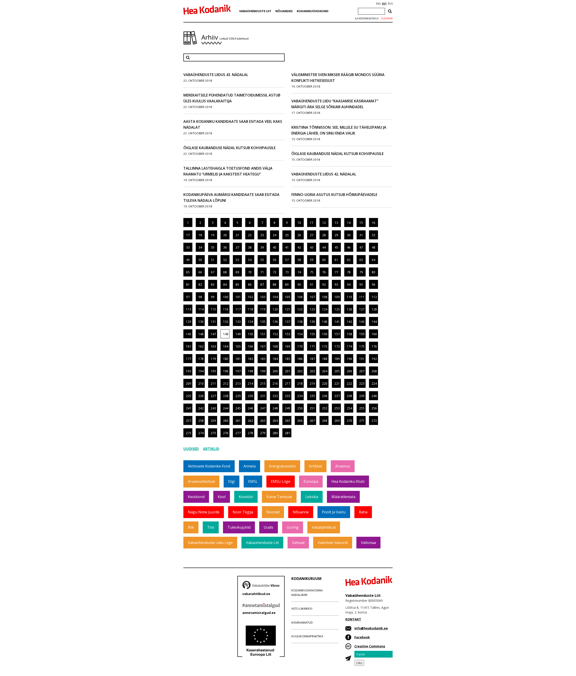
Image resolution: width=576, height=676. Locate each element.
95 (361, 284)
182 (250, 359)
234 (300, 396)
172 (324, 346)
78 (349, 272)
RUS (390, 3)
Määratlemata (343, 496)
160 (374, 334)
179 (213, 359)
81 (188, 284)
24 (274, 235)
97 (188, 297)
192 (374, 359)
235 (312, 396)
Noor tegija (243, 512)
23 (262, 235)
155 (312, 334)
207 (361, 371)
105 (287, 297)
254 (349, 408)
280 (275, 433)
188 (324, 359)
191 (361, 359)
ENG (378, 3)
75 (311, 272)
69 (237, 272)
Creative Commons (369, 646)
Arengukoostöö (282, 466)
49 (188, 260)
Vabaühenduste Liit (255, 11)
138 (300, 321)
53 (237, 260)
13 (336, 222)
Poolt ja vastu (334, 512)
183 (263, 359)
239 (361, 396)
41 (287, 247)
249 (287, 408)
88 (274, 284)
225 (188, 396)
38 (250, 247)
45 (336, 247)
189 (337, 359)
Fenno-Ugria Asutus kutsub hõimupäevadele (334, 194)
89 (287, 284)
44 (324, 247)
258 (201, 420)
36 (225, 247)
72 (274, 272)
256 (374, 408)
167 (263, 346)
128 (374, 309)
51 (212, 260)
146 (201, 334)
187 (312, 359)
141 (337, 321)
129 (188, 321)
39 (262, 247)
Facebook (362, 637)
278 (250, 433)
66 (200, 272)
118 (250, 309)
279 (263, 433)
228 (225, 396)
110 (349, 297)
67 (212, 272)
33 (188, 247)
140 (324, 321)
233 (287, 396)
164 (225, 346)
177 (188, 359)
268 (324, 420)
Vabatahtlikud (323, 527)
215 (263, 383)
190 (349, 359)
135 (263, 321)
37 (237, 247)
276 (225, 433)
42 (299, 247)
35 (212, 247)
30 (349, 235)
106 (300, 297)
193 (188, 371)
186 (300, 359)
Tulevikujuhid (238, 527)
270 (349, 420)
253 (337, 408)
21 (237, 235)
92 (324, 284)
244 (225, 408)
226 (201, 396)
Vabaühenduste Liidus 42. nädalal (323, 174)
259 (213, 420)
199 (263, 371)
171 (312, 346)
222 (349, 383)
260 (225, 420)
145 (188, 334)
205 (337, 371)
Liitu (359, 663)
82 (200, 284)
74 (299, 272)
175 (361, 346)
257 (188, 420)
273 (188, 433)
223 (361, 383)
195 (213, 371)
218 (300, 383)
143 (361, 321)
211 (213, 383)
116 (225, 309)
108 (324, 297)
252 (324, 408)
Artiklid (211, 448)
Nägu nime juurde (203, 512)
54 (250, 260)
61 (336, 260)
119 (263, 309)
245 (238, 408)
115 (213, 309)
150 (250, 334)
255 (361, 408)
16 (373, 222)
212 (225, 383)
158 (349, 334)
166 (250, 346)
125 (337, 309)
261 (238, 420)
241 (188, 408)
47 (361, 247)
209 (188, 383)
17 (188, 235)
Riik (191, 527)
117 (238, 309)
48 (373, 247)
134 (250, 321)
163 (213, 346)
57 (287, 260)
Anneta (249, 466)
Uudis (268, 527)
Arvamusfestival (201, 481)
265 (287, 420)
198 (250, 371)
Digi (231, 481)
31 (361, 235)
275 (213, 433)
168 (275, 346)
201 (287, 371)
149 (238, 334)
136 (275, 321)
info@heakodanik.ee (371, 628)
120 (275, 309)
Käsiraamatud (302, 622)
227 (213, 396)
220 (324, 383)
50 (200, 260)
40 (274, 247)
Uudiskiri (387, 18)
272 (374, 420)
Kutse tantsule (279, 496)
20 (225, 235)
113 (188, 309)
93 (336, 284)
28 (324, 235)
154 (300, 334)
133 (238, 321)
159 (361, 334)
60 (324, 260)
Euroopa (311, 481)
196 (225, 371)
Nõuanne (301, 512)
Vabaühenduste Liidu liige (210, 542)
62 (349, 260)
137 (287, 321)
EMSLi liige (280, 481)
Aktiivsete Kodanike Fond (209, 466)
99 (212, 297)
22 (250, 235)
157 (337, 334)
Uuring (293, 527)
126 (349, 309)
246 (250, 408)
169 (287, 346)
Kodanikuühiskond (312, 11)
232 (275, 396)
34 (200, 247)
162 (201, 346)
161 (188, 346)
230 (250, 396)
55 (262, 260)
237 (337, 396)
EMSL (253, 481)
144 (374, 321)
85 (237, 284)
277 (238, 433)
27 (311, 235)
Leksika (311, 496)
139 (312, 321)
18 (200, 235)
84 (225, 284)
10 (299, 222)
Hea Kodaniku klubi (347, 481)
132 (225, 321)
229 (238, 396)
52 (225, 260)
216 (275, 383)
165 (238, 346)
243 (213, 408)
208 (374, 371)
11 (311, 222)
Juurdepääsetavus (366, 18)
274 (201, 433)
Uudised (191, 448)
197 (238, 371)
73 (287, 272)
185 (287, 359)
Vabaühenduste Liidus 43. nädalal (215, 74)
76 (324, 272)
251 (312, 408)
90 (299, 284)
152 (275, 334)
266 (300, 420)
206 (349, 371)
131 (213, 321)
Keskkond (196, 496)
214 (250, 383)
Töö (210, 527)
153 (287, 334)
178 (201, 359)
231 (263, 396)
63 (361, 260)
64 (373, 260)
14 (349, 222)
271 (361, 420)
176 (374, 346)
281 (287, 433)
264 (275, 420)
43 (311, 247)
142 (349, 321)
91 (311, 284)
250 (300, 408)
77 (336, 272)
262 (250, 420)
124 (324, 309)
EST (384, 3)
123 (312, 309)
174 (349, 346)
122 (300, 309)
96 (373, 284)
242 (201, 408)
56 (274, 260)
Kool (221, 496)
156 (324, 334)
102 (250, 297)
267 (312, 420)
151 (263, 334)
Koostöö (246, 496)
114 (201, 309)
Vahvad (298, 542)
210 (201, 383)
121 (287, 309)
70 (250, 272)
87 (262, 284)
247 (263, 408)
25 (287, 235)
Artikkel (315, 466)
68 (225, 272)
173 (337, 346)
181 (238, 359)
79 (361, 272)
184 (275, 359)
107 (312, 297)
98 (200, 297)
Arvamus (342, 466)
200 (275, 371)
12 (324, 222)
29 (336, 235)
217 (287, 383)
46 (349, 247)
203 (312, 371)
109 (337, 297)
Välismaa (368, 542)
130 (201, 321)
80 (373, 272)
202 (300, 371)
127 (361, 309)
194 (201, 371)
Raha (363, 512)
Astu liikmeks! (301, 608)
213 (238, 383)
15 (361, 222)
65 (188, 272)
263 (263, 420)
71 (262, 272)
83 (212, 284)
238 (349, 396)
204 (324, 371)
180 (225, 359)
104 (275, 297)
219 (312, 383)
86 (250, 284)
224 (374, 383)
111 (361, 297)
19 (212, 235)
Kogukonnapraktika (307, 636)
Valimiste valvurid (333, 542)
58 (299, 260)
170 (300, 346)
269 (337, 420)
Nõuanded (284, 11)
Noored (272, 512)
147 (213, 334)
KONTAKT (353, 619)
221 (337, 383)
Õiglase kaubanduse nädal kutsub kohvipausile (229, 147)
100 (225, 297)
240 (374, 396)
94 (349, 284)
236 (324, 396)
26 (299, 235)
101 (238, 297)
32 (373, 235)
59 (311, 260)
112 (374, 297)
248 (275, 408)
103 (263, 297)
